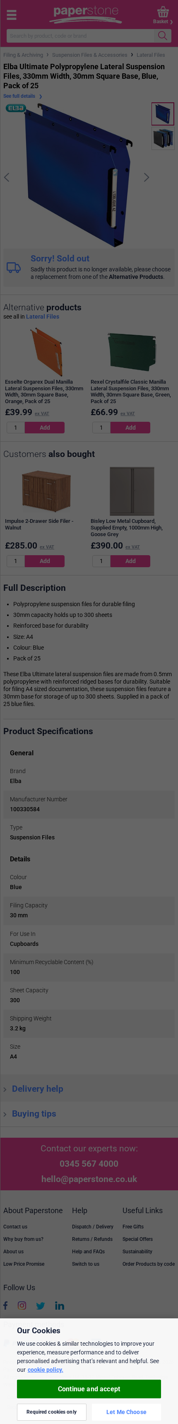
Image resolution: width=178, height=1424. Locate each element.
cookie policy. (45, 1369)
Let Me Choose (126, 1412)
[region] (89, 1371)
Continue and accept (89, 1389)
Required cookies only (51, 1412)
